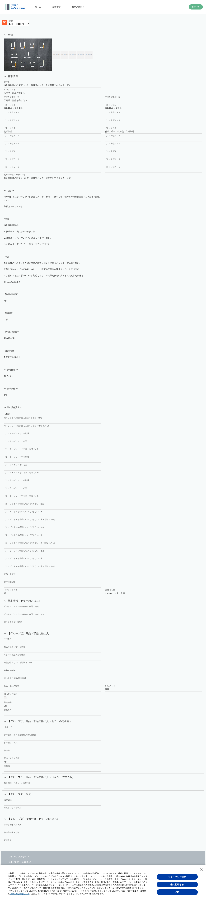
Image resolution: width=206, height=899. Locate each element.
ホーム (38, 6)
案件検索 (56, 6)
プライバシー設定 (177, 876)
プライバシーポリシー (19, 894)
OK (177, 892)
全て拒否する (177, 884)
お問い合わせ (78, 6)
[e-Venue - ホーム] (15, 7)
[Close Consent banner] (201, 869)
